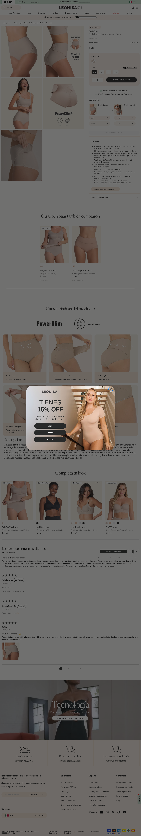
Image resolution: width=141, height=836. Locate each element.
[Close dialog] (111, 389)
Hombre (50, 433)
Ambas (50, 439)
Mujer (50, 426)
